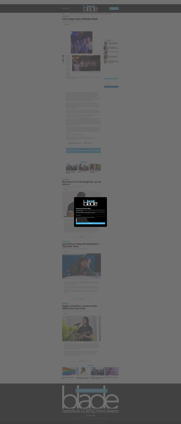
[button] (90, 219)
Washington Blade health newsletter (83, 221)
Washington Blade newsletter (82, 218)
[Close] (106, 198)
